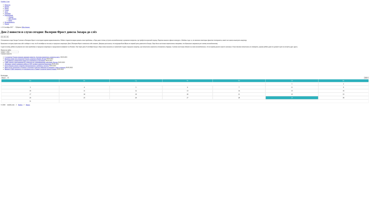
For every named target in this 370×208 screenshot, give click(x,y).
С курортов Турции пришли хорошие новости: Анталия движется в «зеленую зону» (32, 57)
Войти (20, 105)
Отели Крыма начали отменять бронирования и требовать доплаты (27, 66)
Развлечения (9, 15)
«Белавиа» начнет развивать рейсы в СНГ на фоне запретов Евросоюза (28, 64)
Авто (6, 12)
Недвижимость (10, 22)
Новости (7, 5)
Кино (10, 20)
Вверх (28, 105)
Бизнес (7, 6)
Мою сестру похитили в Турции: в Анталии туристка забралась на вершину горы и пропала (35, 67)
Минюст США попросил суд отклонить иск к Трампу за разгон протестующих (31, 69)
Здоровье (8, 13)
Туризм (10, 17)
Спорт (7, 10)
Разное (7, 24)
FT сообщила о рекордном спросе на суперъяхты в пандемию (25, 60)
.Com (5, 1)
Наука (7, 8)
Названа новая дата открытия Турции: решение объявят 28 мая (25, 59)
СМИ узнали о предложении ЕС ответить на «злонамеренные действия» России (31, 62)
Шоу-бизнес (12, 19)
